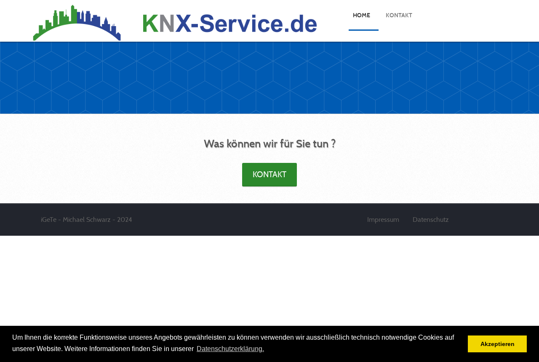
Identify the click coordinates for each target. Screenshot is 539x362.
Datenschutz (431, 220)
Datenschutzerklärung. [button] (230, 348)
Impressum (384, 220)
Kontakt (269, 174)
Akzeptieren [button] (497, 344)
